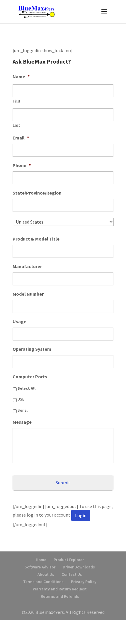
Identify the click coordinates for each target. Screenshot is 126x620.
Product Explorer (69, 559)
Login (80, 515)
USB (21, 399)
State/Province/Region (37, 193)
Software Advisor (40, 567)
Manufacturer (27, 266)
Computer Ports (30, 376)
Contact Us (72, 574)
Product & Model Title (36, 239)
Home (41, 559)
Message (22, 422)
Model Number (28, 294)
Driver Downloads (79, 567)
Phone (22, 165)
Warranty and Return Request (60, 589)
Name (21, 76)
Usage (19, 321)
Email (21, 138)
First (16, 101)
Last (16, 125)
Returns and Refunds (60, 596)
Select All (26, 388)
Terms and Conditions (43, 581)
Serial (23, 410)
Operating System (32, 349)
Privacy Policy (83, 581)
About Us (46, 574)
